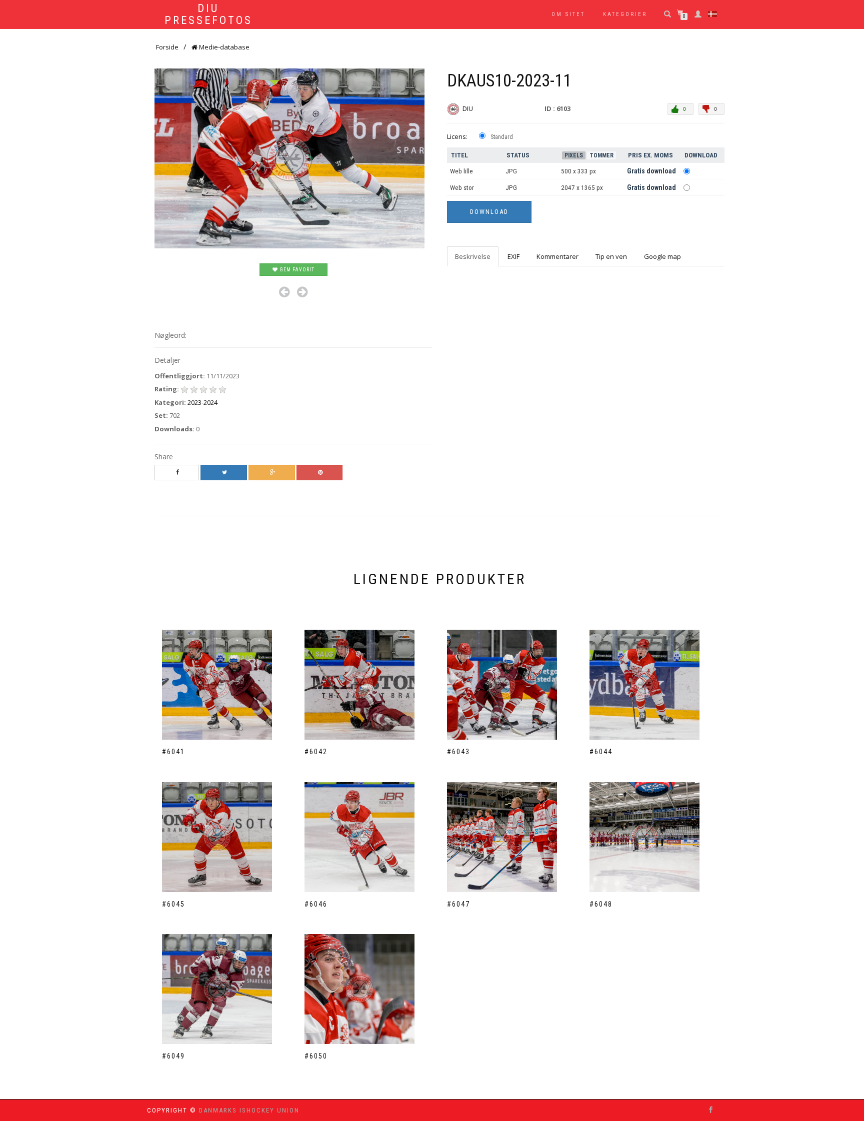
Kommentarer (557, 256)
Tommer (602, 155)
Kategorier (625, 14)
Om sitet (568, 14)
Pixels (573, 155)
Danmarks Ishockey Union (249, 1110)
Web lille (461, 171)
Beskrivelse (472, 256)
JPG (511, 171)
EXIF (514, 256)
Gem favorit (296, 269)
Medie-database (224, 46)
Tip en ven (611, 256)
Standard (501, 136)
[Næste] (302, 292)
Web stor (462, 187)
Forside (167, 46)
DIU (468, 108)
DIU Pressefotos (208, 14)
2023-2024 (203, 402)
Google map (662, 256)
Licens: (457, 136)
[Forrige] (284, 292)
